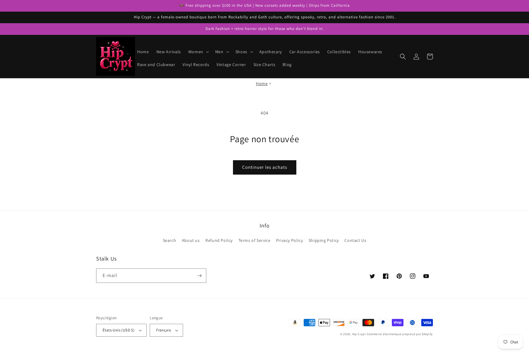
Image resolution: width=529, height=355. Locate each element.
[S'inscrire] (199, 275)
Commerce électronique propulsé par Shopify (400, 334)
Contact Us (355, 240)
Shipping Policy (324, 240)
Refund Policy (219, 240)
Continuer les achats (264, 167)
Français (163, 330)
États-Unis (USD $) (118, 330)
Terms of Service (254, 240)
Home (262, 83)
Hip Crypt (359, 334)
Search (169, 240)
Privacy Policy (289, 240)
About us (191, 240)
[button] (198, 51)
